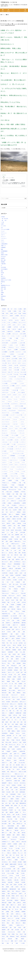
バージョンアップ (21, 444)
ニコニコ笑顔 (10, 439)
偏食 (11, 516)
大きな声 (8, 570)
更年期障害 (10, 670)
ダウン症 (13, 430)
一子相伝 (23, 475)
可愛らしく (4, 545)
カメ (12, 396)
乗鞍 (17, 494)
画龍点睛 (24, 740)
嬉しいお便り (15, 584)
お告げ (3, 327)
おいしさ (4, 324)
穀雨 (11, 787)
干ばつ (24, 609)
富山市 (12, 600)
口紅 (7, 543)
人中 (8, 500)
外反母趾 (24, 566)
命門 (20, 550)
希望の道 (19, 609)
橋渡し (13, 681)
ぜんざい (10, 349)
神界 (25, 776)
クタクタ (4, 399)
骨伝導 (19, 931)
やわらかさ (4, 372)
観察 (3, 864)
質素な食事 (23, 871)
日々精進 (23, 658)
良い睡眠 (4, 850)
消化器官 (4, 719)
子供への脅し (12, 586)
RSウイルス (23, 315)
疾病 (20, 742)
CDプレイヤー (5, 315)
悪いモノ (24, 629)
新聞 (25, 656)
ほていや (14, 363)
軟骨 (9, 25)
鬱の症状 (10, 938)
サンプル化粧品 (16, 412)
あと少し (17, 320)
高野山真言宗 (23, 936)
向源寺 (19, 548)
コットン (23, 401)
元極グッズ (3, 245)
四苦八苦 (16, 554)
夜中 (24, 568)
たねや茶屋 (11, 351)
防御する (19, 902)
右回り (14, 545)
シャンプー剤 (19, 415)
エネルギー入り (18, 387)
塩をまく (24, 561)
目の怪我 (4, 758)
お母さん (4, 329)
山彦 (8, 609)
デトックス (15, 23)
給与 (6, 803)
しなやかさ (4, 345)
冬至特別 (19, 527)
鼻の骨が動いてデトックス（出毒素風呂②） (12, 20)
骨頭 (9, 934)
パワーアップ (18, 448)
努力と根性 (4, 534)
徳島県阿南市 (16, 618)
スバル (22, 421)
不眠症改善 (4, 489)
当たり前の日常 (14, 615)
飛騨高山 (4, 925)
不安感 (12, 485)
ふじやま (24, 360)
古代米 (23, 543)
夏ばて (24, 564)
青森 (21, 909)
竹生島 (19, 794)
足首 (15, 877)
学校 (10, 588)
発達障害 (23, 746)
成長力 (13, 638)
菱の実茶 (8, 857)
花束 (13, 850)
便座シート (11, 514)
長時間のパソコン (14, 898)
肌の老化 (24, 814)
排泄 (21, 647)
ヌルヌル (16, 439)
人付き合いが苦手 (22, 500)
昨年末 (3, 665)
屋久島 (23, 606)
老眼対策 (11, 812)
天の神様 (15, 579)
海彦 (14, 717)
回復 (21, 554)
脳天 (18, 825)
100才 (7, 313)
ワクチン (3, 242)
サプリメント (4, 233)
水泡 (16, 706)
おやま (24, 324)
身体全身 (17, 882)
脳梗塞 (23, 825)
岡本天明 (13, 609)
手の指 (9, 640)
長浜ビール (23, 898)
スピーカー (15, 424)
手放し (24, 640)
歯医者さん (4, 688)
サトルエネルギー (12, 410)
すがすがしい (11, 347)
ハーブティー (23, 442)
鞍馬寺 (3, 913)
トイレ (23, 435)
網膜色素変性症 (23, 803)
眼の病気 (18, 764)
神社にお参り (8, 778)
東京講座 (9, 676)
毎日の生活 (4, 692)
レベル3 (23, 471)
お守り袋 (16, 327)
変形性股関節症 (17, 564)
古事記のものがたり (15, 543)
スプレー (23, 424)
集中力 (24, 904)
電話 (9, 909)
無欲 (6, 726)
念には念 (24, 627)
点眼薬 (21, 724)
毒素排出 (19, 692)
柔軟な (3, 679)
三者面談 (24, 478)
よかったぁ (16, 372)
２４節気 (23, 943)
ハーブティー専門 (5, 444)
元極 (18, 23)
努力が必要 (22, 532)
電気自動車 (23, 907)
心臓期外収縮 (4, 627)
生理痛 (3, 740)
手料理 (3, 643)
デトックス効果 (5, 435)
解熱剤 (6, 864)
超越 (17, 873)
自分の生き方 (13, 839)
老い (16, 810)
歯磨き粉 (23, 688)
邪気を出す (18, 891)
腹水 (15, 832)
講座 (18, 868)
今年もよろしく (22, 505)
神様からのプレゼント (6, 773)
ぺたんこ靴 (4, 363)
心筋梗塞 (24, 620)
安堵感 (24, 595)
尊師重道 (3, 261)
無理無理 (24, 726)
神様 (8, 771)
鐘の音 (3, 898)
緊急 (3, 805)
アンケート (4, 378)
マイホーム (4, 460)
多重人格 (11, 568)
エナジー (18, 385)
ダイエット (3, 236)
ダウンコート (4, 430)
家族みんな (23, 597)
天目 (12, 582)
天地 (3, 582)
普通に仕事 (4, 667)
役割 (24, 615)
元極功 (3, 518)
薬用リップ (23, 857)
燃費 (9, 731)
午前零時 (10, 539)
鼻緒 (3, 943)
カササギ (4, 394)
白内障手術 (19, 749)
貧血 (18, 871)
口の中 (24, 541)
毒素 (24, 23)
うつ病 (2, 222)
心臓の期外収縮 (16, 622)
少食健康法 (19, 604)
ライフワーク (4, 464)
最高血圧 (16, 670)
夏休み (9, 566)
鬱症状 (22, 938)
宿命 (3, 600)
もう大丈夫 (4, 369)
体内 (3, 512)
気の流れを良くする (6, 697)
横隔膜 (8, 681)
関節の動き (23, 900)
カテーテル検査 (5, 396)
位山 (10, 509)
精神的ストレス (5, 798)
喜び (8, 554)
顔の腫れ (4, 920)
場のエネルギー (5, 561)
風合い (8, 922)
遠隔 (19, 889)
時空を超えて (14, 665)
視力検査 (20, 861)
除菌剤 (3, 904)
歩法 (2, 274)
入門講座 (4, 525)
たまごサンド (18, 351)
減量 (3, 722)
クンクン (16, 399)
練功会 (15, 805)
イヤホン (11, 378)
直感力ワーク (4, 762)
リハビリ (13, 466)
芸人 (21, 850)
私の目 (3, 785)
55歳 (3, 313)
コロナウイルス (22, 403)
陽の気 (19, 904)
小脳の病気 (3, 263)
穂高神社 (16, 787)
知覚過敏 (21, 767)
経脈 (25, 801)
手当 (14, 640)
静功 (2, 298)
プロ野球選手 (12, 455)
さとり (23, 338)
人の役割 (18, 498)
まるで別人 (4, 365)
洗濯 (25, 710)
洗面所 (10, 715)
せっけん (4, 349)
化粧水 (18, 536)
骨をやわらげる (11, 931)
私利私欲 (14, 785)
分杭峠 (3, 530)
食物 (15, 927)
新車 (3, 658)
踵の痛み (24, 877)
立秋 (7, 794)
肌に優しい (18, 814)
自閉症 (2, 292)
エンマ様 (13, 392)
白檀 (3, 751)
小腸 (7, 604)
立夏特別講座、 (23, 792)
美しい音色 (23, 805)
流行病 (24, 715)
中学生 (3, 494)
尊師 (8, 602)
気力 (3, 699)
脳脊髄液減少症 (23, 828)
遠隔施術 (24, 889)
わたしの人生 (23, 372)
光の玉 (3, 523)
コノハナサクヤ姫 (5, 403)
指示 (3, 647)
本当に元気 (4, 674)
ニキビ (3, 439)
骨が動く (4, 931)
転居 (11, 884)
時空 (8, 665)
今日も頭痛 (10, 507)
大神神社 (12, 575)
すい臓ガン (4, 347)
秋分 (25, 785)
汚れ (9, 708)
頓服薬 (3, 916)
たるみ (24, 351)
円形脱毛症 (4, 527)
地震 (13, 559)
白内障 (13, 749)
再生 (10, 527)
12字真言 (3, 216)
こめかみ (4, 338)
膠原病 (18, 834)
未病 (25, 672)
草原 (10, 855)
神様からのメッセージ (19, 773)
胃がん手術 (10, 819)
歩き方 (10, 685)
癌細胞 (10, 746)
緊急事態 (7, 805)
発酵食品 (4, 749)
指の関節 (19, 645)
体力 (7, 512)
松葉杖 (19, 676)
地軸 (9, 559)
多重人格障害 (18, 568)
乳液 (25, 494)
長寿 (8, 898)
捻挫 (13, 647)
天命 (25, 579)
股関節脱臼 (9, 816)
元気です (10, 521)
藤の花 (3, 859)
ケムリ (3, 401)
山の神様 (4, 609)
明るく (9, 663)
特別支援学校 (4, 733)
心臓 (3, 622)
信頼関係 (23, 514)
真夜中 (3, 764)
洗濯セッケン (4, 713)
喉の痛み (24, 552)
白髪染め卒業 (22, 751)
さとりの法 (4, 225)
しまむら (11, 345)
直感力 (15, 760)
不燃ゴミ (16, 487)
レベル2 (17, 471)
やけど (10, 369)
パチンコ (4, 446)
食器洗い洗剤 (4, 927)
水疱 (25, 706)
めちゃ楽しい (17, 367)
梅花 (24, 679)
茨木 (25, 852)
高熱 (7, 936)
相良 (11, 762)
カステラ (9, 394)
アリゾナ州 (9, 374)
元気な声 (16, 521)
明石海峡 (19, 663)
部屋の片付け (14, 893)
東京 (19, 674)
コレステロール (14, 403)
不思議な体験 (21, 485)
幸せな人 (17, 611)
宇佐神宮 (15, 591)
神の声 (18, 769)
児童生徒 (19, 523)
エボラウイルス (5, 392)
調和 (14, 868)
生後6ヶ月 (23, 737)
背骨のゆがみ (15, 821)
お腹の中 (20, 329)
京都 (20, 496)
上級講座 (10, 480)
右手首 (19, 545)
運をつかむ (23, 886)
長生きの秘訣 (10, 900)
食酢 (24, 927)
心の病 (3, 620)
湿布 (18, 722)
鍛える (22, 895)
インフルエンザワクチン (7, 381)
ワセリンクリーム (14, 475)
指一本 (24, 645)
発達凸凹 (16, 746)
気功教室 (6, 25)
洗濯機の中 (11, 713)
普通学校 (16, 667)
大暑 (3, 575)
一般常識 (4, 478)
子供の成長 (4, 586)
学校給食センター (5, 591)
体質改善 (19, 512)
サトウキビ (4, 410)
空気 (12, 789)
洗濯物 (24, 713)
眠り (11, 764)
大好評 (20, 573)
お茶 (25, 329)
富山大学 (7, 600)
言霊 (25, 864)
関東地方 (16, 900)
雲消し (18, 907)
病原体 (24, 742)
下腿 (24, 482)
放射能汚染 (8, 649)
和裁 (24, 550)
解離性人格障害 (13, 864)
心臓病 (10, 627)
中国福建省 (16, 491)
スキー (23, 417)
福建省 (23, 780)
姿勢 (24, 582)
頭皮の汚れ (16, 916)
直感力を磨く (22, 760)
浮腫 (11, 717)
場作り (11, 561)
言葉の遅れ (20, 864)
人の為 (3, 500)
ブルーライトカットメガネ (18, 453)
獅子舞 (3, 735)
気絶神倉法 (3, 278)
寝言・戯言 (3, 260)
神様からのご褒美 (22, 771)
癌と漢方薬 (4, 746)
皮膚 (11, 753)
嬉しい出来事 (23, 584)
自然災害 (4, 843)
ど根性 (14, 356)
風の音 (3, 922)
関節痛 (10, 902)
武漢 (16, 683)
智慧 (25, 667)
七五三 (8, 478)
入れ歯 (24, 523)
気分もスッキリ (15, 697)
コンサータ (15, 408)
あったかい (4, 320)
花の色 (8, 850)
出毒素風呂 (3, 247)
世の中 (19, 489)
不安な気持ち (4, 485)
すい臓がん (22, 345)
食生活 (19, 927)
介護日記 (16, 507)
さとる (15, 340)
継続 (17, 803)
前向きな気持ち (18, 530)
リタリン (16, 464)
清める (24, 719)
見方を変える (4, 861)
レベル (11, 471)
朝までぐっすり (11, 672)
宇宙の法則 (23, 593)
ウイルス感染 (14, 383)
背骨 (9, 821)
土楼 (15, 557)
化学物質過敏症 (4, 251)
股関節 (3, 816)
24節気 (14, 311)
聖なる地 (4, 814)
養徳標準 (4, 929)
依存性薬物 (4, 514)
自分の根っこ (4, 839)
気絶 (25, 703)
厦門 (3, 541)
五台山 (15, 496)
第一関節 (4, 796)
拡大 (25, 643)
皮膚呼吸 (23, 753)
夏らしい (4, 566)
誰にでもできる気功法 (6, 868)
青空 (25, 909)
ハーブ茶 (13, 444)
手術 (7, 643)
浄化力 (6, 717)
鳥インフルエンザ (5, 940)
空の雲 (7, 789)
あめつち (23, 320)
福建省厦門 (4, 782)
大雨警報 (4, 577)
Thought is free (21, 950)
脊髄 (14, 823)
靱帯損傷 (17, 911)
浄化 (3, 717)
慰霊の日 (19, 636)
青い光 (16, 909)
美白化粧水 (11, 807)
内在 (15, 525)
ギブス (23, 396)
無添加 (10, 726)
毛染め (24, 692)
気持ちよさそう (13, 703)
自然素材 (15, 843)
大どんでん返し (16, 570)
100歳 (11, 313)
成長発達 (18, 638)
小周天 (18, 602)
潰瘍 (5, 724)
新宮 (19, 654)
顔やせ (8, 920)
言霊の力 (4, 866)
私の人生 (16, 782)
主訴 (13, 494)
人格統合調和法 (4, 243)
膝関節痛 (9, 834)
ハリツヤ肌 (15, 442)
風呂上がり (18, 922)
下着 (20, 482)
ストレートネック (5, 421)
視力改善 (14, 861)
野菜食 (13, 895)
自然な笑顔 (24, 841)
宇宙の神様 (4, 595)
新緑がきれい (18, 656)
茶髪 (7, 855)
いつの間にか (14, 322)
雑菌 (6, 907)
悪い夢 (3, 631)
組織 (22, 801)
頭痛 (7, 916)
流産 (20, 715)
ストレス (15, 419)
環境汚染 (3, 281)
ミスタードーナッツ (13, 460)
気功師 (18, 699)
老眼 (7, 812)
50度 (20, 311)
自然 (2, 290)
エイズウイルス (5, 385)
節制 (25, 796)
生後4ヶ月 (16, 737)
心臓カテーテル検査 (6, 624)
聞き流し (9, 814)
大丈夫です (23, 570)
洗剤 (17, 710)
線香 (12, 805)
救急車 (19, 649)
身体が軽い (10, 880)
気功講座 (8, 701)
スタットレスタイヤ (6, 419)
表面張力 (23, 859)
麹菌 (12, 940)
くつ (8, 336)
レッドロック (4, 471)
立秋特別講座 (13, 794)
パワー (3, 448)
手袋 (11, 643)
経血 (3, 803)
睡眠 (3, 767)
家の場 (3, 597)
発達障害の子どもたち (5, 285)
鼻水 (25, 940)
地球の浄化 (4, 559)
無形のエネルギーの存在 (6, 279)
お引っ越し (22, 327)
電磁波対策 (4, 909)
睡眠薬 (6, 767)
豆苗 (3, 871)
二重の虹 (10, 496)
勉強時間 (17, 534)
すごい (17, 347)
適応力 (8, 891)
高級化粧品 (12, 936)
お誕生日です (10, 331)
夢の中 (3, 570)
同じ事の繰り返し (5, 548)
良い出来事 (4, 848)
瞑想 (11, 767)
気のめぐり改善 (5, 694)
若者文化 (14, 852)
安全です (19, 595)
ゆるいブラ (10, 372)
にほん (3, 358)
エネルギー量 (15, 390)
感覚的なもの (4, 636)
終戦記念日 (16, 801)
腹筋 (19, 832)
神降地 (15, 778)
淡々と (16, 719)
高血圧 (17, 936)
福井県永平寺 (9, 780)
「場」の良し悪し (4, 218)
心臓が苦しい (8, 622)
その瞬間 (16, 349)
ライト (23, 462)
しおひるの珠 (14, 342)
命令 (15, 550)
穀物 (7, 787)
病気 (3, 744)
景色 (2, 270)
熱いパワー (4, 731)
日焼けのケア (16, 661)
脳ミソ (3, 825)
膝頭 (14, 834)
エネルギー (24, 385)
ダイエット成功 (23, 428)
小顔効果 (12, 604)
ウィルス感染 (4, 383)
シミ (23, 412)
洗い (14, 710)
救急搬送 (14, 649)
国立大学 (9, 557)
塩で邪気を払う (17, 561)
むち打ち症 (4, 367)
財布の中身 (13, 871)
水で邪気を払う (5, 706)
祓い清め (9, 769)
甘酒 (20, 735)
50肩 (24, 311)
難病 (10, 907)
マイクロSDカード (22, 457)
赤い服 (3, 873)
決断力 (20, 708)
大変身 (16, 573)
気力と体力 (8, 699)
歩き (25, 683)
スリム (11, 426)
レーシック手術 (14, 473)
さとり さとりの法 (6, 340)
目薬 (25, 758)
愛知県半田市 (4, 633)
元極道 (24, 518)
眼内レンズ (23, 764)
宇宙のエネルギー (5, 593)
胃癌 (16, 819)
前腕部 (24, 530)
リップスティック (5, 466)
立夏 (17, 792)
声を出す (10, 564)
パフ (16, 446)
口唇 (3, 543)
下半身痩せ (14, 482)
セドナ (23, 426)
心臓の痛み (23, 622)
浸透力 (18, 717)
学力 (24, 586)
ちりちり (4, 354)
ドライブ (19, 437)
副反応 (3, 532)
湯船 (14, 722)
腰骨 (10, 832)
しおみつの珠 (22, 342)
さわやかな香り (5, 342)
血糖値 (16, 859)
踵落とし (4, 880)
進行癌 (17, 886)
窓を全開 (8, 792)
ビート (24, 448)
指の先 (14, 645)
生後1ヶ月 (9, 737)
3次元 (15, 308)
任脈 (3, 509)
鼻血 (8, 943)
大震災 (14, 577)
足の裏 (11, 877)
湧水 (11, 722)
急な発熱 (8, 629)
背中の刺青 (4, 821)
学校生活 (16, 588)
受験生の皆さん (18, 541)
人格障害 (24, 503)
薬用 (18, 857)
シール (10, 417)
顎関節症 (3, 299)
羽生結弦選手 (4, 810)
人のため (4, 498)
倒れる (6, 516)
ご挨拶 (16, 338)
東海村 (14, 676)
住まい (24, 509)
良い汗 (23, 848)
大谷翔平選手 (18, 575)
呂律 (3, 550)
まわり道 (16, 365)
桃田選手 (19, 679)
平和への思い (4, 611)
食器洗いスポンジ (20, 925)
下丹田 (23, 480)
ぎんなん (4, 336)
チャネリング (21, 430)
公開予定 (9, 525)
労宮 (9, 534)
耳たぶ (24, 812)
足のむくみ (4, 875)
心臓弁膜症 (23, 624)
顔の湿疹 (17, 918)
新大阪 (14, 654)
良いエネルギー (22, 846)
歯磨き (10, 688)
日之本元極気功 (4, 269)
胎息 (25, 821)
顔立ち (13, 920)
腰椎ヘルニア (4, 832)
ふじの (19, 360)
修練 (3, 516)
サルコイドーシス (5, 412)
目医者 (20, 758)
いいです (4, 322)
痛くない (19, 744)
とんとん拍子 (21, 354)
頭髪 (25, 916)
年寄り (11, 611)
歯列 (25, 685)
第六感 (9, 796)
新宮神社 (24, 654)
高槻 (25, 934)
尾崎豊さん (11, 606)
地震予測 (17, 559)
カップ (24, 394)
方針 (7, 658)
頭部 (21, 916)
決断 (16, 708)
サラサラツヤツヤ (22, 410)
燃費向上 (13, 731)
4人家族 (20, 308)
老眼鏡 (16, 812)
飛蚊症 (24, 922)
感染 (12, 633)
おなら (14, 324)
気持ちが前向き (15, 701)
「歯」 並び (4, 220)
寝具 (21, 600)
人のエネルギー (11, 498)
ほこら (9, 363)
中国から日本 (9, 491)
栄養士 (13, 679)
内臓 (19, 525)
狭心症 (23, 733)
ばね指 (20, 358)
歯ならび (20, 685)
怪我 (13, 629)
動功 (22, 534)
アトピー (3, 231)
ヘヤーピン (13, 457)
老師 (3, 812)
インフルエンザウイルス (20, 378)
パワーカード (4, 238)
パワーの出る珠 (10, 448)
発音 (9, 749)
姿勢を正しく (4, 584)
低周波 (20, 509)
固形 (25, 554)
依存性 (24, 512)
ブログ (10, 23)
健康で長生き (16, 516)
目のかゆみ (16, 755)
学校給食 (23, 588)
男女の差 (18, 740)
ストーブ (15, 421)
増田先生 (4, 564)
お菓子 (2, 224)
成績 (3, 638)
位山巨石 (15, 509)
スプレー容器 (4, 426)
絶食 (13, 803)
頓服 (25, 913)
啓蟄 (19, 552)
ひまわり (9, 360)
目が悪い (11, 755)
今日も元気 (4, 507)
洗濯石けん (4, 715)
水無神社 (20, 706)
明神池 (24, 663)
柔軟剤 (8, 679)
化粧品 (2, 252)
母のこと (3, 276)
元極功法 (8, 518)
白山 (25, 749)
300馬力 (24, 313)
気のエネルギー (14, 694)
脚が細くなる (19, 823)
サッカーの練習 (22, 408)
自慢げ (13, 841)
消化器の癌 (23, 717)
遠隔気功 (4, 891)
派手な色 (15, 715)
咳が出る (11, 552)
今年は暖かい (14, 505)
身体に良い (23, 880)
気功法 (3, 701)
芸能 (25, 850)
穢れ (3, 789)
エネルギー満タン (5, 390)
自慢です (18, 841)
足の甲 (23, 875)
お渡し (9, 329)
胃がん (3, 819)
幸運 (14, 613)
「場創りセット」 (5, 317)
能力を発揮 (4, 823)
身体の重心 (10, 882)
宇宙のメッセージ (15, 593)
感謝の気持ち (12, 636)
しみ (17, 345)
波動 (10, 710)
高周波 (13, 934)
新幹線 (7, 656)
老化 (19, 810)
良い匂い (11, 848)
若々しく (4, 852)
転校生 (15, 884)
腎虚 (3, 830)
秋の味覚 (19, 785)
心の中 (24, 618)
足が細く (23, 873)
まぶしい (24, 363)
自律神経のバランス (6, 841)
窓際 (13, 792)
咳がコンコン (4, 552)
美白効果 (4, 807)
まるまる (10, 365)
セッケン (17, 426)
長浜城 (3, 900)
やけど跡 (23, 369)
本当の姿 (10, 674)
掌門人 (17, 647)
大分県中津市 (4, 573)
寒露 (17, 600)
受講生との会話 (4, 254)
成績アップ (7, 638)
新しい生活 (4, 654)
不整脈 (11, 487)
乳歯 (21, 494)
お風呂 (23, 331)
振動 (10, 647)
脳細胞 (16, 828)
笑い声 (24, 794)
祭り (3, 780)
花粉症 (17, 850)
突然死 (3, 792)
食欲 (11, 927)
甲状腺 (13, 740)
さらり (22, 340)
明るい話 (4, 663)
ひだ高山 (4, 360)
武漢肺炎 (20, 683)
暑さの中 (4, 670)
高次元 (3, 936)
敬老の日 (4, 652)
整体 (17, 652)
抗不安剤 (21, 643)
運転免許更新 (4, 889)
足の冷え (11, 875)
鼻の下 (16, 940)
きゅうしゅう (15, 333)
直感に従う (9, 760)
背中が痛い (22, 819)
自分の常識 (15, 837)
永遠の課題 (4, 708)
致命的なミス (4, 846)
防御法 (24, 902)
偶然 (22, 516)
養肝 (8, 929)
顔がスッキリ (10, 918)
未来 (22, 672)
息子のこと (18, 629)
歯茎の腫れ (4, 690)
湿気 (21, 722)
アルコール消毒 (23, 374)
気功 (14, 699)
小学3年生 (24, 602)
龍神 (17, 943)
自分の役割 (22, 837)
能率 (10, 823)
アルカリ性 (15, 374)
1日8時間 (4, 308)
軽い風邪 (20, 884)
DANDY (11, 315)
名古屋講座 (13, 548)
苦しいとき (20, 852)
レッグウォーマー (20, 469)
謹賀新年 (23, 868)
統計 (10, 803)
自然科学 (9, 843)
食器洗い (11, 925)
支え (3, 649)
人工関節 (4, 503)
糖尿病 (12, 798)
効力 (13, 534)
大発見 (6, 575)
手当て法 (19, 640)
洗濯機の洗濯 (18, 713)
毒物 (10, 692)
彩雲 (20, 615)
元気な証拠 (23, 521)
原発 (25, 539)
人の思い (24, 498)
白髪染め (15, 751)
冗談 (14, 527)
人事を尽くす (13, 500)
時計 (20, 665)
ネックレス (23, 439)
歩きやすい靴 (4, 685)
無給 (3, 728)
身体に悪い (16, 880)
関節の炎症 (4, 902)
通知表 (7, 886)
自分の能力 (22, 839)
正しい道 (11, 683)
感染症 (23, 633)
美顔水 (23, 807)
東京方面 (4, 676)
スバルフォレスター (6, 424)
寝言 (25, 600)
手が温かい (24, 638)
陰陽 (8, 904)
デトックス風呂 (15, 435)
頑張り (12, 913)
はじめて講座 (14, 358)
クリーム (10, 399)
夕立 (19, 566)
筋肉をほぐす (19, 796)
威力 (10, 584)
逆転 (3, 886)
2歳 (8, 308)
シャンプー (12, 415)
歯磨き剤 (16, 688)
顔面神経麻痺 (23, 920)
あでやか (11, 320)
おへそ (19, 324)
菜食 (22, 855)
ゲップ (16, 401)
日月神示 (10, 661)
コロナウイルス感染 (19, 406)
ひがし (24, 358)
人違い (8, 505)
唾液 (16, 552)
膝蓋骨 (3, 834)
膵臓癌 (3, 837)
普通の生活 (10, 667)
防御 (14, 902)
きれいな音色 (23, 333)
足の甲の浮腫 (4, 877)
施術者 (17, 658)
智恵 (21, 667)
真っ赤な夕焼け (22, 762)
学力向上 (4, 588)
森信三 (3, 681)
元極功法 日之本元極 (16, 518)
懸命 (24, 636)
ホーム (3, 14)
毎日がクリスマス (21, 690)
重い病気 (8, 895)
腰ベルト (23, 830)
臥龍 (9, 837)
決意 (13, 708)
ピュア (11, 451)
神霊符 (24, 778)
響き (8, 913)
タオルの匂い (4, 428)
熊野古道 (23, 728)
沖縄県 (24, 708)
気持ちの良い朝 (5, 703)
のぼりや (8, 358)
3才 (11, 308)
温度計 (6, 722)
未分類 (2, 272)
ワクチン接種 (4, 475)
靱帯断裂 (23, 911)
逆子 (25, 884)
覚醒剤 (24, 861)
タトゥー (11, 428)
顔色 (18, 920)
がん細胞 (8, 333)
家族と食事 (9, 597)
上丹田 (3, 480)
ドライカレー (12, 437)
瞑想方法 (15, 767)
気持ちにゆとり (23, 701)
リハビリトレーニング (21, 466)
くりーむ (12, 336)
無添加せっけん (17, 726)
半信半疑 (16, 539)
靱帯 (12, 911)
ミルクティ (4, 462)
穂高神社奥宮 (23, 787)
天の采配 (20, 579)
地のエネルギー (22, 557)
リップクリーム (23, 464)
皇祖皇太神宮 (4, 753)
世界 (24, 489)
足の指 (17, 875)
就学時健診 (4, 606)
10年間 (9, 311)
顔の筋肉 (23, 918)
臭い (25, 843)
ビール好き (4, 451)
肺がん (19, 816)
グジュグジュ (22, 399)
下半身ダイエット (5, 482)
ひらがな (14, 360)
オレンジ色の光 (21, 392)
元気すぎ (4, 521)
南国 (21, 539)
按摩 (6, 647)
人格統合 (9, 503)
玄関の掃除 (9, 735)
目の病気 (9, 758)
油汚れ (3, 710)
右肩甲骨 (24, 545)
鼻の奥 (13, 25)
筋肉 (13, 796)
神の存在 (24, 769)
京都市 (24, 496)
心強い (13, 620)
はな (2, 227)
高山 (17, 934)
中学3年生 (23, 491)
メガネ (10, 462)
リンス (11, 469)
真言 (7, 764)
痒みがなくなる (12, 744)
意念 (19, 631)
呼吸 (7, 550)
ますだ (19, 363)
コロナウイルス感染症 (6, 408)
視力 (10, 861)
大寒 (25, 573)
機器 (18, 681)
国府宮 (3, 557)
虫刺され (10, 859)
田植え (8, 740)
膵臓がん (24, 834)
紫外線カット (4, 801)
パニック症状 (10, 446)
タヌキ (16, 428)
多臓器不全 (4, 568)
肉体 (13, 814)
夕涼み (14, 566)
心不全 (8, 620)
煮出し (16, 728)
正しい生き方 (4, 683)
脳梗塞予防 (4, 828)
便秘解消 (17, 514)
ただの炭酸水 (4, 351)
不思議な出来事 (5, 487)
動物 (2, 249)
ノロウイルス (4, 442)
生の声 (3, 737)
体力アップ (12, 512)
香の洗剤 (17, 929)
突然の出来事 (22, 789)
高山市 (21, 934)
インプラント (20, 381)
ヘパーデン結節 (21, 455)
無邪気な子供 (9, 728)
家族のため (16, 597)
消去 (9, 719)
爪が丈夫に (24, 731)
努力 (17, 532)
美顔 (17, 807)
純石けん (23, 798)
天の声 (3, 579)
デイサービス (13, 433)
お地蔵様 (9, 327)
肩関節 (14, 816)
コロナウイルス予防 (6, 406)
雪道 (14, 907)
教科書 (24, 649)
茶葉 (3, 855)
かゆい (3, 333)
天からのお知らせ (21, 577)
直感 (3, 760)
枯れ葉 (24, 676)
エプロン (23, 390)
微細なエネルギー (5, 618)
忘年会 (15, 627)
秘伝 (3, 787)
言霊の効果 (12, 866)
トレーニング (4, 437)
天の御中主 (9, 579)
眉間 (15, 762)
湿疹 (25, 722)
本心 (15, 674)
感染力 (17, 633)
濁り (9, 724)
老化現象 (24, 810)
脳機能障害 (10, 828)
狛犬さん (18, 733)
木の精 (17, 672)
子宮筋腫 (19, 586)
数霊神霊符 (10, 652)
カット (20, 394)
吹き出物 (24, 548)
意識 (24, 631)
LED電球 (17, 315)
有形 (21, 670)
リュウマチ (4, 469)
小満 (3, 604)
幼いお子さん (21, 613)
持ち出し (9, 645)
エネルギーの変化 (5, 387)
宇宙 (22, 591)
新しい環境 (22, 652)
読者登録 (21, 866)
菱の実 (3, 857)
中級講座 (8, 494)
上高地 (16, 480)
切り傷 (7, 530)
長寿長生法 (3, 296)
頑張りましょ (18, 913)
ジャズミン (16, 417)
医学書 (23, 536)
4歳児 (25, 308)
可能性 (9, 545)
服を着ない (4, 672)
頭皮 (11, 916)
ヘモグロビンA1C (5, 457)
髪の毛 (3, 938)
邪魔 (8, 893)
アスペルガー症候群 (5, 229)
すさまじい (23, 347)
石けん (3, 769)
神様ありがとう (14, 771)
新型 (10, 654)
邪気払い (24, 891)
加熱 (12, 532)
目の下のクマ (23, 755)
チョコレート (4, 433)
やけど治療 (16, 369)
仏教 (25, 507)
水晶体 (11, 706)
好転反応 (3, 258)
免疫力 (13, 523)
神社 (3, 778)
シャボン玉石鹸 (5, 415)
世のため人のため (12, 489)
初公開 (12, 530)
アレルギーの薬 (12, 376)
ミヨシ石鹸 (22, 460)
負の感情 (7, 871)
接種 (25, 647)
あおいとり (15, 317)
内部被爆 (24, 525)
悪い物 (9, 631)
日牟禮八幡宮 (23, 661)
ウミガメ (22, 383)
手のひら (4, 640)
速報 (12, 886)
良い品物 (17, 848)
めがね (10, 367)
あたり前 (22, 317)
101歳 (19, 313)
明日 (14, 663)
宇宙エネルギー (12, 595)
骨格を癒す (4, 934)
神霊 (20, 778)
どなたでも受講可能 (6, 356)
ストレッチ (22, 419)
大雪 (9, 577)
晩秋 (24, 665)
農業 (2, 294)
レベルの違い (4, 473)
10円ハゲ (4, 311)
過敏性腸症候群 (13, 889)
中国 (3, 491)
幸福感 (23, 611)
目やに (15, 758)
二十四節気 (4, 496)
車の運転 (23, 882)
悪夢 (14, 631)
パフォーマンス (22, 446)
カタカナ (15, 394)
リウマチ (11, 464)
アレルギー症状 (22, 376)
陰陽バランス (13, 904)
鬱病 (17, 938)
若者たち (9, 852)
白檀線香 (8, 751)
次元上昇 (23, 681)
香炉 (22, 929)
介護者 (21, 507)
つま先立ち (12, 354)
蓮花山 (13, 857)
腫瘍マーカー (9, 830)
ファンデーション (20, 451)
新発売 (12, 656)
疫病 (3, 742)
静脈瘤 (7, 911)
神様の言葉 (3, 287)
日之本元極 (21, 23)
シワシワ (4, 417)
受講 (7, 541)
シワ (25, 415)
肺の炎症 (24, 816)
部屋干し (21, 893)
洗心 (21, 710)
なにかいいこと (22, 356)
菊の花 (17, 855)
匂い (25, 534)
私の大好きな (23, 782)
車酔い (3, 884)
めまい (23, 367)
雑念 (3, 907)
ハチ (10, 442)
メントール (17, 462)
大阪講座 (24, 575)
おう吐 (9, 324)
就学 (24, 604)
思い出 (3, 629)
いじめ (8, 322)
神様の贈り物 (20, 776)
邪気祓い (4, 893)
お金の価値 (17, 331)
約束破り (17, 798)
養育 (12, 929)
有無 (25, 670)
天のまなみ (3, 256)
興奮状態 (11, 846)
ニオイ (24, 437)
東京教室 (24, 674)
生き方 (24, 735)
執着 (22, 559)
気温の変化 (20, 703)
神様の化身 (13, 776)
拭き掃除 (4, 645)
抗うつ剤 (15, 643)
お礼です (14, 329)
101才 (15, 313)
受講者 (11, 541)
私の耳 (8, 785)
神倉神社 (4, 771)
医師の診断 (4, 539)
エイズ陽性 (12, 385)
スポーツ (3, 234)
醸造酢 (3, 895)
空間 (16, 789)
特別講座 (12, 733)
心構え (18, 620)
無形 (25, 724)
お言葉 (3, 331)
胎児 (21, 821)
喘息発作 (4, 554)
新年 (3, 656)
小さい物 (13, 602)
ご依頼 (10, 338)
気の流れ (23, 694)
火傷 (13, 724)
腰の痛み (16, 830)
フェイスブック (5, 453)
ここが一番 (24, 336)
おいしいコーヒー (22, 322)
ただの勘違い (22, 349)
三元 (13, 478)
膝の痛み (24, 832)
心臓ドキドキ (15, 624)
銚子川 (17, 895)
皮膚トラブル (16, 753)
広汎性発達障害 (5, 615)
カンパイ (17, 396)
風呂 (11, 25)
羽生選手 (11, 810)
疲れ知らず (15, 742)
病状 (6, 744)
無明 (3, 726)
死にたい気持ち (12, 690)
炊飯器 (16, 724)
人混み (3, 505)
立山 (3, 794)
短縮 (25, 767)
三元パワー (18, 478)
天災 (8, 582)
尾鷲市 (18, 606)
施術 (12, 658)
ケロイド (10, 401)
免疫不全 (8, 523)
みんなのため (23, 365)
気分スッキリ (23, 697)
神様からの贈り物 (5, 776)
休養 (6, 509)
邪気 (13, 891)
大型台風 (11, 573)
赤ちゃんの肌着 (10, 873)
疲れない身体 (8, 742)
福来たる (10, 782)
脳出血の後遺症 (11, 825)
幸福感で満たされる (6, 613)
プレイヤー (4, 455)
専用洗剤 (4, 602)
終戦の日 (11, 801)
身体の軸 (4, 882)
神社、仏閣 (3, 289)
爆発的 (18, 731)
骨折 (24, 931)
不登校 (21, 487)
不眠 (25, 487)
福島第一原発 (17, 780)
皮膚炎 (3, 755)
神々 (14, 769)
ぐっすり (18, 336)
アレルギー (4, 376)
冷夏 (24, 527)
